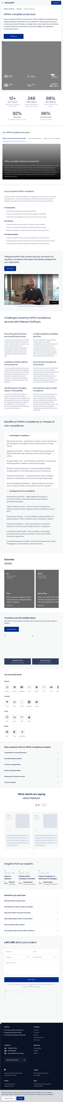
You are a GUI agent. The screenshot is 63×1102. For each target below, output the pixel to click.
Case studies (37, 1048)
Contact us (56, 3)
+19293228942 (12, 1051)
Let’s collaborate (11, 629)
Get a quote (10, 268)
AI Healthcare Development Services (14, 1035)
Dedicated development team (13, 1032)
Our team (36, 1032)
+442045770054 (12, 1048)
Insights (36, 1051)
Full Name (8, 951)
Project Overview (11, 963)
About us (36, 1030)
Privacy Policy (37, 986)
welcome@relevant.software (16, 1053)
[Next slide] (33, 853)
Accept (20, 1098)
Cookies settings (8, 1098)
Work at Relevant (39, 1037)
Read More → (9, 605)
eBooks (36, 1053)
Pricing (36, 1035)
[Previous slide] (29, 853)
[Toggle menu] (3, 3)
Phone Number (37, 957)
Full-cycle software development (13, 1030)
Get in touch (31, 979)
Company (8, 957)
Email (34, 951)
